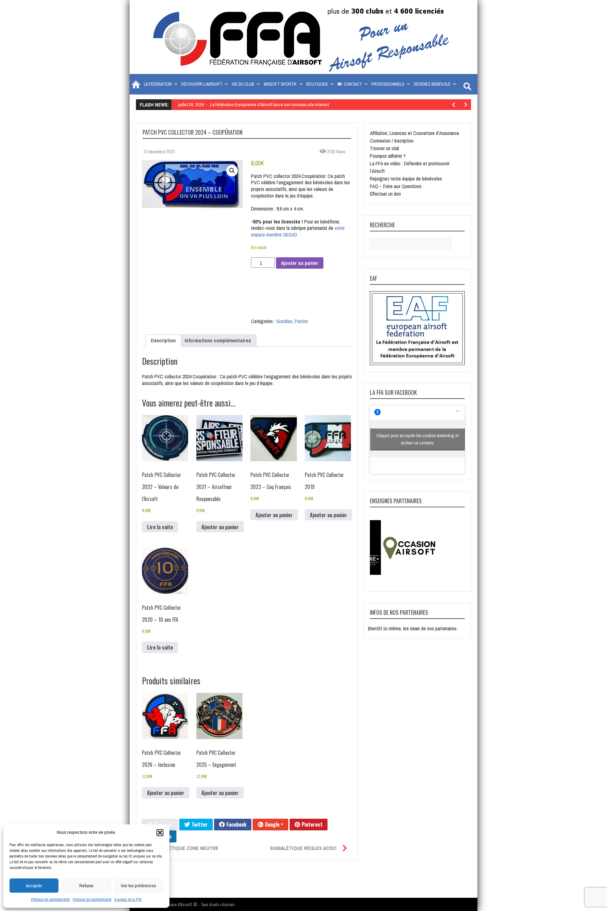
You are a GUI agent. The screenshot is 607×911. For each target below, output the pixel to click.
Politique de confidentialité (50, 899)
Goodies (284, 321)
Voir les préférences (138, 885)
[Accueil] (135, 84)
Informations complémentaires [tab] (218, 340)
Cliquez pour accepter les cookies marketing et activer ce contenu (417, 439)
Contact (353, 84)
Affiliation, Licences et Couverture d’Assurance (414, 133)
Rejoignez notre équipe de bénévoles (406, 178)
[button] (160, 832)
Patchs (301, 321)
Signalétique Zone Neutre (185, 848)
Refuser (86, 885)
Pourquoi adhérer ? (388, 155)
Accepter (34, 885)
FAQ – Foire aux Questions (395, 186)
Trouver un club (384, 148)
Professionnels (387, 84)
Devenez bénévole (432, 84)
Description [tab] (163, 340)
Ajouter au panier (299, 263)
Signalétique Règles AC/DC (303, 848)
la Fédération (158, 84)
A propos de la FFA (128, 899)
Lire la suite (160, 527)
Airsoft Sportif (280, 84)
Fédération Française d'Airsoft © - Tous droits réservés (188, 904)
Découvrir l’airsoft (201, 84)
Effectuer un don (385, 193)
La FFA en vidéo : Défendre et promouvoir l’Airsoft (410, 167)
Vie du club (243, 84)
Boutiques (317, 84)
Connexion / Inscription (392, 140)
